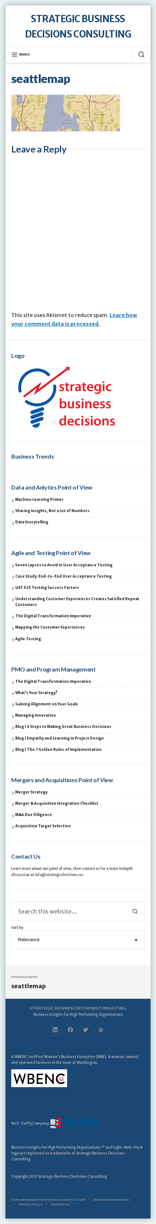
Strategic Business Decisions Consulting (78, 1008)
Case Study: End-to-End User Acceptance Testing (63, 576)
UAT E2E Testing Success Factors (47, 587)
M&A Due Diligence (33, 814)
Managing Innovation (35, 715)
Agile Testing (28, 639)
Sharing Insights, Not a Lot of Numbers (52, 510)
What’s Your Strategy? (36, 692)
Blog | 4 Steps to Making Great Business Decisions (63, 726)
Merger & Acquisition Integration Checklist (56, 803)
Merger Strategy (31, 792)
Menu (24, 54)
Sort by (17, 927)
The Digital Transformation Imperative (53, 616)
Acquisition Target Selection (43, 826)
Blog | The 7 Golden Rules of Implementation (58, 749)
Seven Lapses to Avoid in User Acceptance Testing (63, 565)
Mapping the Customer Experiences (50, 627)
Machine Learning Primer (39, 499)
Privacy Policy (31, 1204)
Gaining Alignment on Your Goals (46, 704)
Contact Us (60, 1204)
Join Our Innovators (111, 1199)
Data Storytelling (31, 522)
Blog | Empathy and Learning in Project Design (59, 738)
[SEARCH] (138, 55)
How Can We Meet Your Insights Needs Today (48, 1199)
